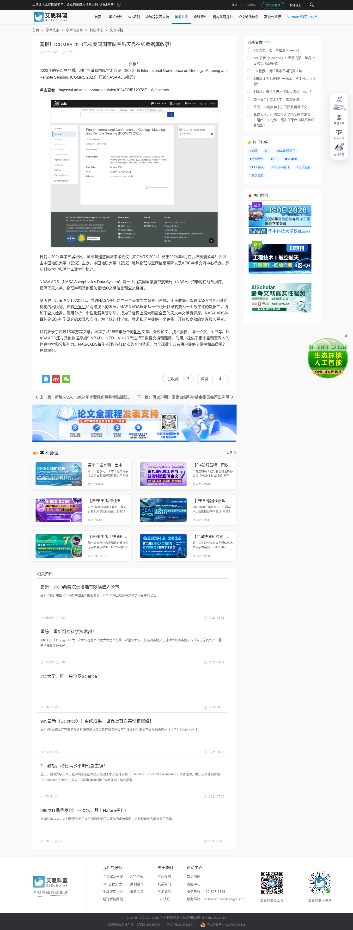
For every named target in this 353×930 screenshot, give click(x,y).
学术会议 (115, 17)
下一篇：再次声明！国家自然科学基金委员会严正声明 (183, 397)
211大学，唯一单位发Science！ (70, 676)
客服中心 (193, 884)
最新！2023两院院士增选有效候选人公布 (79, 587)
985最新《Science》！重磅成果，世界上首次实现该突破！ (97, 721)
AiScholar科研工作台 (302, 17)
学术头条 (181, 17)
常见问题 (193, 877)
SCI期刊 (134, 17)
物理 (143, 263)
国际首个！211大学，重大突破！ (277, 99)
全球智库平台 (113, 891)
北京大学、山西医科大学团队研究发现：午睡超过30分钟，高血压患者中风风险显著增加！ (283, 120)
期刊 (137, 332)
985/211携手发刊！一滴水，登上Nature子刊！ (84, 810)
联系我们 (164, 884)
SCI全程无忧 (112, 884)
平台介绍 (164, 877)
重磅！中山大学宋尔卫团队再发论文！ (281, 107)
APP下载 (136, 877)
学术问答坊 (74, 30)
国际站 (251, 5)
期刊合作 (137, 884)
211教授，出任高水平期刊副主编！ (74, 765)
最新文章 (137, 891)
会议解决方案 (113, 877)
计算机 (80, 307)
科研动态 (96, 30)
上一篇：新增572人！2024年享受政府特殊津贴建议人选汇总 (86, 397)
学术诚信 (164, 891)
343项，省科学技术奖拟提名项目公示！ (283, 92)
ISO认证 (164, 899)
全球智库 (200, 17)
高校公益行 (272, 17)
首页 (234, 5)
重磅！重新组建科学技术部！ (68, 631)
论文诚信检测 (248, 17)
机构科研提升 (223, 17)
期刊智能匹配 (113, 899)
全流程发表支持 (157, 17)
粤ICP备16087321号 (180, 924)
